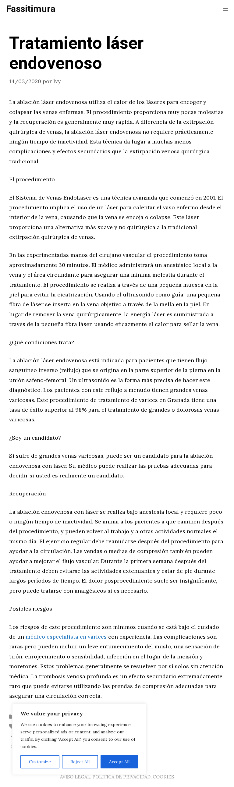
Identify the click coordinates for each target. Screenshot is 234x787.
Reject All (80, 761)
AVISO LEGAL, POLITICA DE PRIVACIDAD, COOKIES (117, 777)
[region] (79, 739)
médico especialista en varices (66, 636)
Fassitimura (30, 9)
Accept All (119, 761)
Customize (40, 761)
